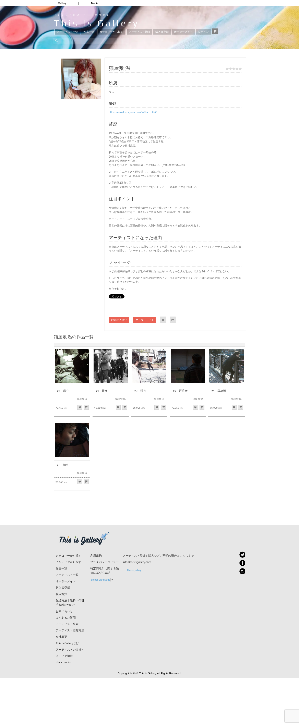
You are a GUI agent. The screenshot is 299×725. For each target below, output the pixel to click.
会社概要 (61, 636)
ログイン (203, 31)
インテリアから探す (68, 562)
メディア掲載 (64, 656)
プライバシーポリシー (104, 562)
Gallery (62, 3)
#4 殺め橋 (218, 390)
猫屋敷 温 (82, 398)
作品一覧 (88, 31)
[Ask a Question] (163, 320)
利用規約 (96, 555)
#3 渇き (140, 390)
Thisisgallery (134, 570)
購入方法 (61, 594)
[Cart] (215, 31)
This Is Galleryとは (67, 643)
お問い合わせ (64, 611)
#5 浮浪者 (180, 390)
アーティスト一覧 (67, 31)
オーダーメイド (183, 31)
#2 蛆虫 (63, 465)
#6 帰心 (63, 390)
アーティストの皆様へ (70, 649)
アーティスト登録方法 (70, 630)
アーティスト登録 (139, 31)
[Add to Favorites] (79, 407)
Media (94, 3)
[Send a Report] (172, 320)
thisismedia (63, 662)
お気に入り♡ (119, 320)
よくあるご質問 (66, 617)
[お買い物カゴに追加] (86, 407)
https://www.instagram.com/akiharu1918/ (133, 112)
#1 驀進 (101, 390)
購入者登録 (162, 31)
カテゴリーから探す (111, 31)
